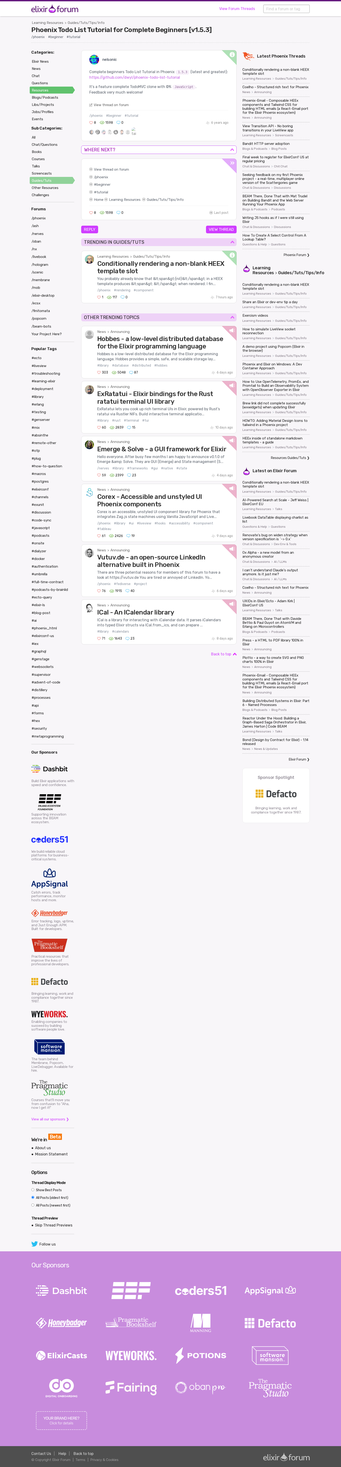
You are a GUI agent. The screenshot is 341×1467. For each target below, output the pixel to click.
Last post (221, 213)
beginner (103, 184)
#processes (41, 698)
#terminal (131, 421)
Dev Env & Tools (285, 544)
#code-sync (41, 520)
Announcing (120, 332)
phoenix (101, 177)
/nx (34, 249)
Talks (278, 509)
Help (62, 1453)
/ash (35, 226)
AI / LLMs (280, 561)
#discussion (41, 512)
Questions (278, 244)
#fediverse (122, 584)
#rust (116, 421)
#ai (34, 620)
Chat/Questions (45, 145)
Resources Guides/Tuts (288, 458)
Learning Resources (47, 23)
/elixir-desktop (43, 295)
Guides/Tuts (41, 181)
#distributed (141, 366)
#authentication (45, 566)
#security (39, 728)
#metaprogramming (48, 736)
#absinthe (40, 435)
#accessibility (179, 523)
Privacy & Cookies (104, 1460)
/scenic (37, 272)
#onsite (38, 543)
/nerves (103, 468)
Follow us (47, 1244)
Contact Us (41, 1453)
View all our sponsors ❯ (50, 1119)
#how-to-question (47, 466)
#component (144, 290)
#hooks (160, 523)
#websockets (43, 667)
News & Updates (266, 749)
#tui (145, 421)
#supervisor (41, 675)
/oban (36, 241)
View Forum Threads (237, 9)
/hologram (40, 265)
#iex (35, 644)
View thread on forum (111, 105)
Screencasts (284, 135)
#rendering (122, 290)
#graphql (39, 651)
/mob (36, 288)
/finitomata (41, 311)
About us (43, 1148)
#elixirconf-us (43, 636)
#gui (154, 468)
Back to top (221, 654)
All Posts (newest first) (52, 1205)
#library (103, 366)
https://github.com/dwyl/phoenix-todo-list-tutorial (134, 77)
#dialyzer (39, 551)
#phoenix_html (44, 628)
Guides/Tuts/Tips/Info (86, 23)
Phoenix (280, 56)
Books (37, 152)
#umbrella (39, 574)
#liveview (144, 523)
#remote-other (44, 443)
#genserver (41, 420)
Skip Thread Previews (53, 1225)
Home (98, 200)
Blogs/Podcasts (45, 97)
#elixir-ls (38, 605)
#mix (36, 428)
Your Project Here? (47, 334)
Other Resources (45, 188)
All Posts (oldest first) (51, 1198)
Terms (80, 1460)
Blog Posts (279, 148)
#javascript (41, 528)
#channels (40, 497)
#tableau (104, 529)
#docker (38, 559)
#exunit (38, 505)
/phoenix (38, 37)
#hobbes (160, 366)
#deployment (42, 389)
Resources (40, 90)
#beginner (55, 37)
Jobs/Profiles (43, 112)
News (101, 332)
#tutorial (73, 37)
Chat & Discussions (256, 166)
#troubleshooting (46, 373)
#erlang (38, 404)
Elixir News (40, 61)
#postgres (40, 481)
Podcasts (278, 209)
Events (37, 119)
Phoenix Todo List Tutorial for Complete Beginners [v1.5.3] (121, 30)
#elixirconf (40, 489)
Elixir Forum (285, 470)
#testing (39, 412)
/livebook (39, 257)
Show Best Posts (48, 1190)
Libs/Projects (43, 105)
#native (167, 468)
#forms (38, 713)
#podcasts (40, 535)
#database (120, 366)
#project (140, 584)
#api (35, 705)
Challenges (40, 195)
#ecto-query (42, 597)
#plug (36, 458)
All (33, 137)
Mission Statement (51, 1154)
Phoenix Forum (295, 255)
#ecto (37, 358)
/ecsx (36, 303)
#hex (36, 721)
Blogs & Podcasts (254, 148)
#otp (36, 451)
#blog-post (41, 613)
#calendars (120, 632)
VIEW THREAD (221, 229)
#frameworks (137, 468)
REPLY (89, 229)
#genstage (40, 659)
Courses (38, 159)
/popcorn (39, 318)
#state (181, 468)
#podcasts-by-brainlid (50, 590)
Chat (36, 76)
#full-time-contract (48, 582)
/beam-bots (41, 326)
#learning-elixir (43, 381)
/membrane (41, 280)
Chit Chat (280, 166)
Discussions (282, 187)
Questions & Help (254, 244)
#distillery (39, 690)
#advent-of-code (46, 682)
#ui (131, 523)
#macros (39, 474)
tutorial (102, 192)
